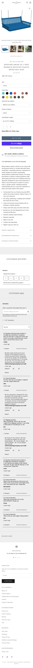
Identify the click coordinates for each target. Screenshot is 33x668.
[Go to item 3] (20, 48)
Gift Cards (5, 631)
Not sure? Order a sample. (14, 153)
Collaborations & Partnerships (10, 596)
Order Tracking (6, 614)
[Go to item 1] (5, 48)
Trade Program (6, 593)
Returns (4, 616)
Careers (4, 599)
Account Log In (6, 619)
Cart (3, 622)
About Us (4, 590)
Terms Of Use (6, 637)
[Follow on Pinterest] (12, 657)
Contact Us (5, 611)
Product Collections (7, 602)
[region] (16, 550)
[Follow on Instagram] (7, 657)
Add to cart (16, 138)
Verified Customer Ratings (9, 640)
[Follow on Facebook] (3, 657)
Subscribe (8, 581)
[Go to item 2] (13, 48)
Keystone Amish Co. (16, 56)
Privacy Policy (6, 643)
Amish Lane (5, 651)
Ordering (4, 634)
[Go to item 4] (28, 48)
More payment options (16, 147)
